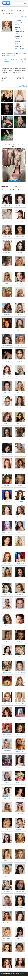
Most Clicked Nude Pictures (22, 84)
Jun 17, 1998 (19, 22)
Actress (16, 43)
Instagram (21, 48)
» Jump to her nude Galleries (20, 16)
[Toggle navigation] (25, 3)
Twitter (16, 48)
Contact (22, 973)
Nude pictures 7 (6, 61)
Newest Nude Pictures (11, 84)
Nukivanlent (18, 38)
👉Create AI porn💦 (22, 86)
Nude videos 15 (15, 60)
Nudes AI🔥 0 (22, 60)
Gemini (16, 33)
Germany (18, 29)
